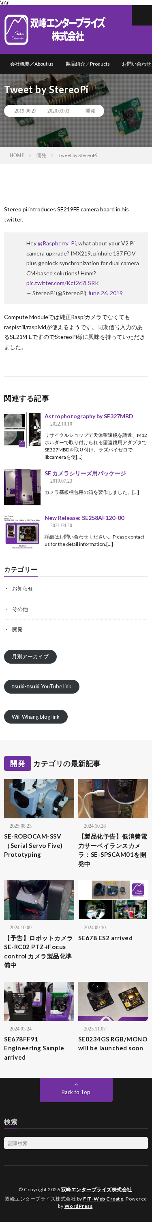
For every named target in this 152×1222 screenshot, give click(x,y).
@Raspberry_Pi (57, 243)
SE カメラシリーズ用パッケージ (85, 473)
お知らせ (22, 588)
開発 (90, 111)
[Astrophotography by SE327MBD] (22, 430)
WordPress (78, 1206)
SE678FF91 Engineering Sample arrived (34, 1048)
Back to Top (76, 1092)
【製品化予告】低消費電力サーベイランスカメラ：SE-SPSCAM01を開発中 (113, 849)
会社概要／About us (32, 64)
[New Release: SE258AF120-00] (22, 531)
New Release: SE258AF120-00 (84, 517)
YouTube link (41, 686)
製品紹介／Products (88, 64)
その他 (20, 609)
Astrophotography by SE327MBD (89, 416)
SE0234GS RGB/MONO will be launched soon (113, 1043)
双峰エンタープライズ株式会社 (96, 1189)
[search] (142, 1143)
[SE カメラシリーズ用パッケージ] (22, 487)
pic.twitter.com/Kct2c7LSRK (62, 282)
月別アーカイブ (30, 656)
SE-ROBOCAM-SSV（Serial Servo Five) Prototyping (36, 845)
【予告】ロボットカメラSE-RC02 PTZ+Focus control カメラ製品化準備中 (38, 951)
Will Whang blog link (36, 716)
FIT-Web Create (103, 1199)
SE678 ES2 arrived (105, 937)
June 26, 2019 (105, 293)
